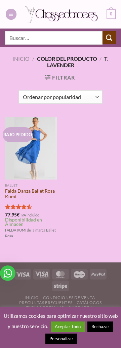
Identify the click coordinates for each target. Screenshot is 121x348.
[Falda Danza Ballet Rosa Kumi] (31, 148)
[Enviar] (109, 37)
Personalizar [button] (61, 338)
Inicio (21, 58)
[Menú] (11, 14)
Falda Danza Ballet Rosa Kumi (30, 194)
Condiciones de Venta (69, 297)
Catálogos (89, 302)
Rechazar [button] (100, 326)
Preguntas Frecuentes (45, 302)
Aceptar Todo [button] (68, 326)
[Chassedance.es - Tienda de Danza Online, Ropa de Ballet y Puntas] (62, 14)
